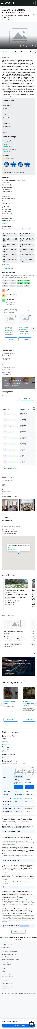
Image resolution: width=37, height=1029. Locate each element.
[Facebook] (7, 750)
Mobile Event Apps (6, 956)
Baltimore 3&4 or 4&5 (12, 414)
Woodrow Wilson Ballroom (12, 438)
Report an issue (5, 937)
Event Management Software (9, 951)
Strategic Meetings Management (10, 959)
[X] (3, 750)
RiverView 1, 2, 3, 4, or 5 (12, 420)
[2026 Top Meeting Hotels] (6, 164)
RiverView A (10, 432)
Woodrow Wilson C (12, 456)
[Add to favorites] (34, 15)
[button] (33, 328)
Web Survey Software (7, 962)
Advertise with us (6, 988)
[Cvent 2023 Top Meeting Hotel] (27, 164)
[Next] (35, 52)
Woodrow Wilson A (12, 444)
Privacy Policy (5, 980)
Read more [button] (8, 598)
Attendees (5, 396)
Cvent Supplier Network (8, 944)
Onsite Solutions (6, 947)
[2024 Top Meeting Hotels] (13, 164)
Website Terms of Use (7, 986)
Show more (5, 264)
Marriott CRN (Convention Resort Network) (29, 703)
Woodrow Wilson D (12, 462)
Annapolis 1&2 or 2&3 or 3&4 (12, 426)
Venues (5, 7)
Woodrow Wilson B (12, 450)
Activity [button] (6, 644)
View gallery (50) (28, 46)
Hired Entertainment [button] (15, 644)
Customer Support (7, 974)
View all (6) (5, 223)
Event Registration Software (9, 954)
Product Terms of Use (7, 983)
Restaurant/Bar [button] (8, 646)
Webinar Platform (6, 964)
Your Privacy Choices (7, 976)
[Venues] (33, 3)
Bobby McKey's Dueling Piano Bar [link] (14, 631)
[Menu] (2, 2)
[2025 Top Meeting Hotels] (20, 164)
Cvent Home (5, 968)
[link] (15, 624)
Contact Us (5, 971)
